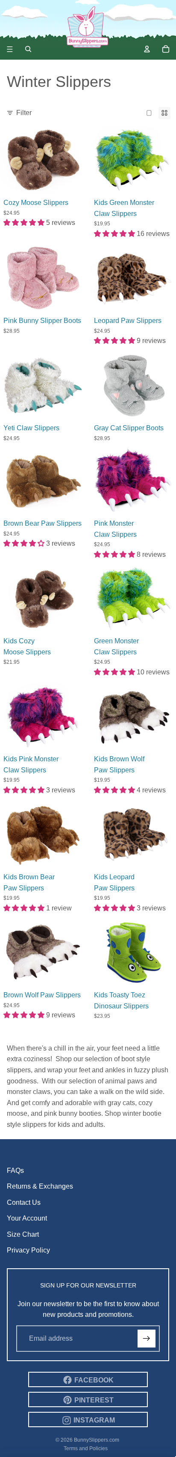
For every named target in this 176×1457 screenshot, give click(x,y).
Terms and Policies (86, 1448)
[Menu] (10, 49)
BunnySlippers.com (96, 1440)
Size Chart (23, 1234)
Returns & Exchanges (40, 1186)
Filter (24, 112)
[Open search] (28, 49)
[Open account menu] (147, 49)
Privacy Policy (28, 1250)
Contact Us (24, 1202)
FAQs (15, 1170)
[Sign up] (146, 1339)
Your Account (27, 1218)
